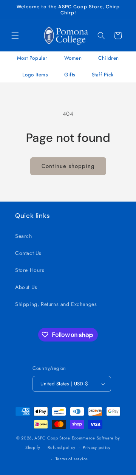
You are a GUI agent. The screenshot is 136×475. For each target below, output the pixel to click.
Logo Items (35, 74)
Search (23, 236)
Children (108, 58)
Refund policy (61, 447)
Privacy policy (97, 447)
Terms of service (72, 459)
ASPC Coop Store (52, 438)
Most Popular (32, 58)
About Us (26, 287)
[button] (15, 35)
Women (73, 58)
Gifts (69, 74)
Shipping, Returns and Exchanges (56, 304)
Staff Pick (103, 74)
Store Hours (30, 270)
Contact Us (28, 253)
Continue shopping (68, 166)
